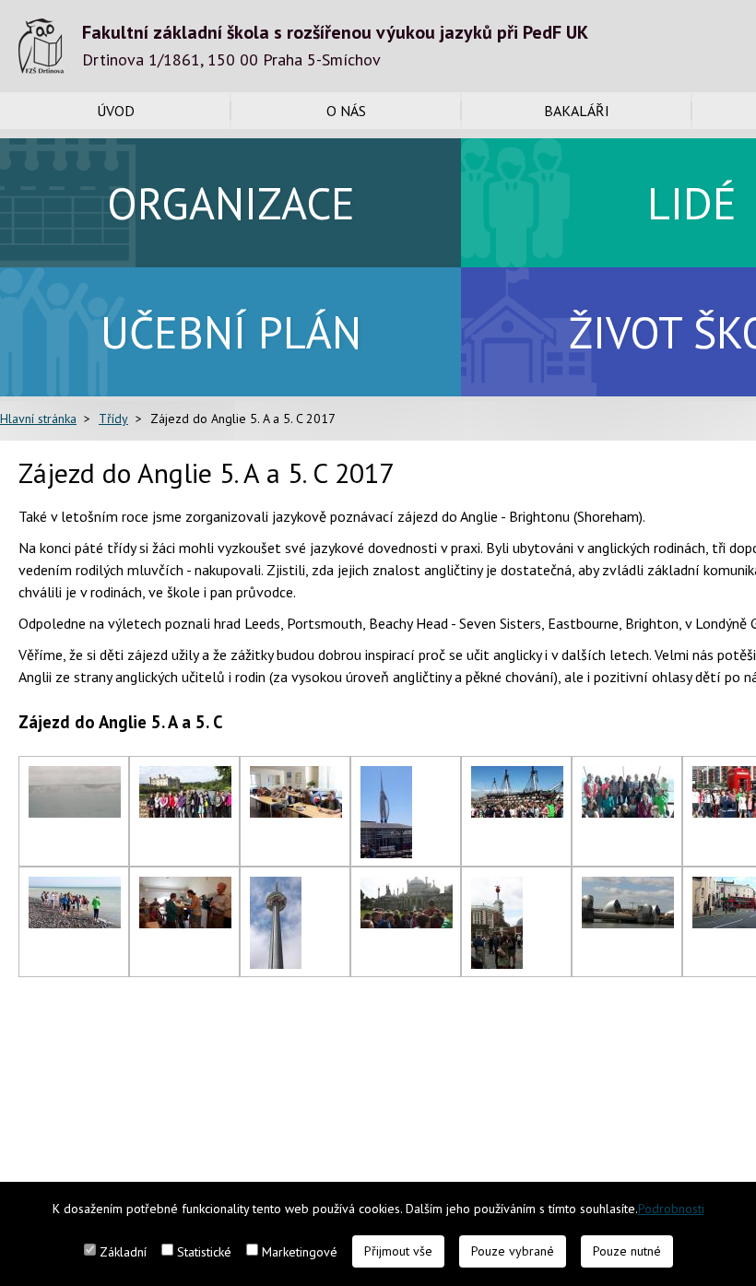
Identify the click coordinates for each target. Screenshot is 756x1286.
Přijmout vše (398, 1251)
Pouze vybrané (512, 1251)
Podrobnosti (671, 1208)
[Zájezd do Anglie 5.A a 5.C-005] (517, 777)
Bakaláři (576, 110)
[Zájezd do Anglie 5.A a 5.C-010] (185, 888)
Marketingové (299, 1252)
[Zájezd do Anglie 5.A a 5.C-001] (75, 777)
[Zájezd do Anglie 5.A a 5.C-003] (296, 777)
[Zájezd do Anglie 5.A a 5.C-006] (628, 777)
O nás (346, 110)
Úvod (116, 110)
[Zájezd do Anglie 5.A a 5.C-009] (75, 888)
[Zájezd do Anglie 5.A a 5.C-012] (406, 888)
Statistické (204, 1252)
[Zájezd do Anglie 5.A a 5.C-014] (628, 888)
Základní (123, 1252)
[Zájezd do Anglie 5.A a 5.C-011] (275, 888)
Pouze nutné (627, 1251)
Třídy (113, 418)
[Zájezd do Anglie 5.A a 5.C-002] (185, 777)
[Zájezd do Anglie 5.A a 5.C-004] (386, 777)
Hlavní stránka (38, 418)
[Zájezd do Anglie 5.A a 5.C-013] (497, 888)
